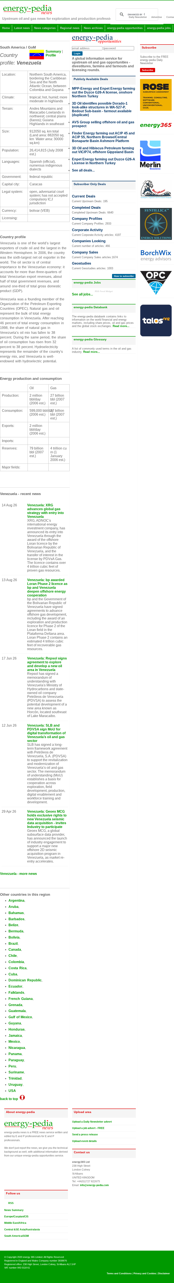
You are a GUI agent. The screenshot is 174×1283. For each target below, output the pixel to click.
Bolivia (14, 937)
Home (6, 28)
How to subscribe (124, 276)
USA (12, 1091)
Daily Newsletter (138, 17)
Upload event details (84, 1141)
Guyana (14, 1023)
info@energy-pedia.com (94, 1185)
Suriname (16, 1072)
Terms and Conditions (119, 1273)
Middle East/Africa (15, 1222)
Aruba (13, 907)
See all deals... (83, 170)
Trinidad (15, 1078)
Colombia (16, 962)
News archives (93, 28)
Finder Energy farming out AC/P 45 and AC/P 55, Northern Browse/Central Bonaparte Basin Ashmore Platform (103, 137)
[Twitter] (6, 1242)
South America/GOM (16, 1235)
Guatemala (17, 1011)
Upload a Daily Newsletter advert (92, 1121)
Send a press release (85, 1134)
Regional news (69, 28)
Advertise (156, 17)
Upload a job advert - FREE (88, 1128)
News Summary (14, 1210)
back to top (10, 1099)
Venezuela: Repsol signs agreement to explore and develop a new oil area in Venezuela (47, 664)
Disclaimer (164, 1273)
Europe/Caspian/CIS (16, 1216)
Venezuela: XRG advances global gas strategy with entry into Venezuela (45, 510)
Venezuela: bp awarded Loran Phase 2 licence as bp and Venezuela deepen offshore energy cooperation (47, 587)
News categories (45, 28)
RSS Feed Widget (104, 291)
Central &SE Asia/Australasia (22, 1229)
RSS (10, 1203)
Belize (13, 925)
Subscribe (147, 70)
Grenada (15, 1005)
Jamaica (15, 1035)
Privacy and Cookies (144, 1273)
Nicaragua (16, 1048)
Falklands (16, 992)
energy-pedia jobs (159, 28)
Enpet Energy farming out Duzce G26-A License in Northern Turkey (103, 161)
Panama (15, 1054)
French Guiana (20, 999)
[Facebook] (10, 1242)
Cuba (12, 974)
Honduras (16, 1029)
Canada (14, 949)
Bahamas (16, 913)
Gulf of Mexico (20, 1017)
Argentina (16, 900)
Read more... (121, 326)
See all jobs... (82, 294)
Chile (12, 956)
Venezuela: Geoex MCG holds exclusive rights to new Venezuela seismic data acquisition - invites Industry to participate (47, 819)
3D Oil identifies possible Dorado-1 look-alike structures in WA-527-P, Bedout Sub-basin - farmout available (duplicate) (102, 109)
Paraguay (16, 1060)
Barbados (16, 919)
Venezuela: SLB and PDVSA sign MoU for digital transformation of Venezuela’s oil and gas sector (46, 733)
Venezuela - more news (18, 873)
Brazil (13, 943)
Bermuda (15, 931)
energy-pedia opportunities (125, 28)
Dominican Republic (25, 980)
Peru (12, 1066)
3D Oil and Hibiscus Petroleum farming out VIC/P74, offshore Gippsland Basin (103, 150)
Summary (53, 51)
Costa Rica (17, 968)
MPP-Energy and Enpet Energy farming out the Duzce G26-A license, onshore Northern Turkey (103, 92)
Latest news (22, 28)
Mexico (14, 1041)
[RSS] (6, 1203)
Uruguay (15, 1084)
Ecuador (15, 986)
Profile (51, 55)
